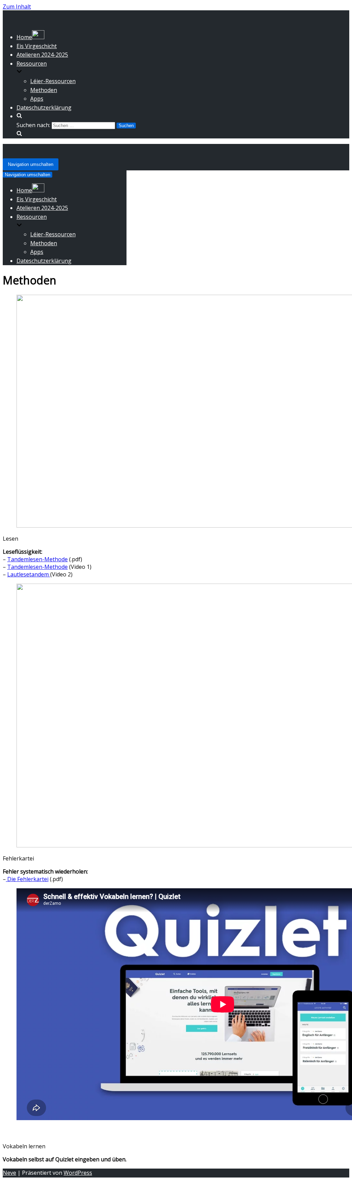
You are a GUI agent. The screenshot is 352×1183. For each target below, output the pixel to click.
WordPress (78, 1172)
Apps (36, 98)
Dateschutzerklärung (44, 107)
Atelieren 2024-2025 (42, 54)
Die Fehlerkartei (27, 879)
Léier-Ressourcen (53, 81)
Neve (9, 1172)
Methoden (43, 90)
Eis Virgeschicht (36, 46)
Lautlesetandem (28, 574)
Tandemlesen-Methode (37, 559)
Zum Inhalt (17, 6)
